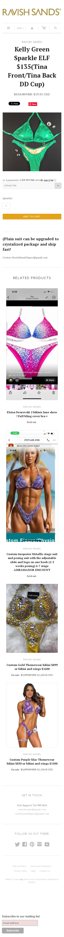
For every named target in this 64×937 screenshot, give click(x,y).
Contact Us (45, 871)
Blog (33, 871)
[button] (32, 180)
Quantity (7, 198)
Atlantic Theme (12, 879)
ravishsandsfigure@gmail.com (32, 813)
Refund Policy (19, 866)
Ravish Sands (32, 407)
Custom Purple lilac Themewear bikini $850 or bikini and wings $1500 (32, 761)
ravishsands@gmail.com (32, 809)
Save (34, 104)
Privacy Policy (20, 871)
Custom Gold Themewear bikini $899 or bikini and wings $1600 (32, 667)
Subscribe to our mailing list (21, 916)
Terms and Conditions (40, 866)
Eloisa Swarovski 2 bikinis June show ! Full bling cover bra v (32, 414)
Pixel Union (28, 879)
